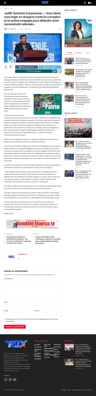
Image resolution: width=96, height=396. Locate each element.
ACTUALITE (38, 347)
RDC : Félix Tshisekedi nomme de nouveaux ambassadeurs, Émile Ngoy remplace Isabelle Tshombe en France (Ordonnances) (83, 86)
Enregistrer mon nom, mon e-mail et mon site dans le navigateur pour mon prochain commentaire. (32, 320)
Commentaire (9, 278)
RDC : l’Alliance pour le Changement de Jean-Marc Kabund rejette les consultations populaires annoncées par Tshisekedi (83, 145)
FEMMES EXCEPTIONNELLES (50, 354)
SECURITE (57, 352)
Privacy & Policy (88, 390)
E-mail (6, 311)
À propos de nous (77, 390)
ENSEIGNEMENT (49, 348)
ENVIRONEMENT (49, 351)
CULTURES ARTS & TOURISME (37, 355)
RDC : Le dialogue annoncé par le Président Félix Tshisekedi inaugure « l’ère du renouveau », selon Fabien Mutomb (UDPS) (83, 174)
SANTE (56, 349)
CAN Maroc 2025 (37, 350)
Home (5, 8)
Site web (36, 310)
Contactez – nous (66, 390)
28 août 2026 (70, 135)
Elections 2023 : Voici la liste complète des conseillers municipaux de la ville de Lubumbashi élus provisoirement (83, 73)
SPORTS (56, 357)
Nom (6, 302)
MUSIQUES (57, 344)
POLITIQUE (57, 347)
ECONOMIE (37, 359)
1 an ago (21, 29)
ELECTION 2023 (47, 345)
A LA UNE (11, 8)
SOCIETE (56, 354)
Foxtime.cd (13, 29)
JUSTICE (47, 357)
